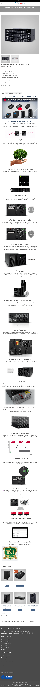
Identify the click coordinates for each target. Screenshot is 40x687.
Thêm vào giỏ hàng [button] (20, 585)
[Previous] (3, 34)
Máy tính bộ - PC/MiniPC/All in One (7, 661)
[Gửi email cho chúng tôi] (30, 633)
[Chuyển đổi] (38, 657)
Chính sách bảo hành (4, 645)
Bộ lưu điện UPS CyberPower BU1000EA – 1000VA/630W (20, 582)
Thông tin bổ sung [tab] (9, 93)
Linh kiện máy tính (4, 665)
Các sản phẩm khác (4, 669)
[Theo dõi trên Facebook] (24, 633)
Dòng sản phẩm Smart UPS (25, 7)
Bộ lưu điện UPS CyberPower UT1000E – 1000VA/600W (7, 582)
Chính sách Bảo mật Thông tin (6, 641)
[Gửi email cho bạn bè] (7, 85)
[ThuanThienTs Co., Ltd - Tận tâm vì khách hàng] (20, 4)
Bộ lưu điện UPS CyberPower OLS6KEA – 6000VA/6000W (33, 606)
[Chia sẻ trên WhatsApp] (2, 85)
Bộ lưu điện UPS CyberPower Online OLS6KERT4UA (20, 97)
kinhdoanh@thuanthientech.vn (6, 633)
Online (33, 7)
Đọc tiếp (6, 585)
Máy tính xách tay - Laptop (5, 659)
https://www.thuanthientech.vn (17, 633)
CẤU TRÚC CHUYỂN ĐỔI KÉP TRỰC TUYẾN (20, 121)
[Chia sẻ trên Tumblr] (11, 85)
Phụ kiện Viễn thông (4, 667)
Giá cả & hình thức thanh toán (6, 649)
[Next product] (19, 9)
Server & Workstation (5, 663)
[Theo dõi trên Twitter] (28, 633)
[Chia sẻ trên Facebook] (3, 85)
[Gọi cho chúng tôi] (32, 633)
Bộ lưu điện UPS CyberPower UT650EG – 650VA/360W (7, 606)
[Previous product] (21, 9)
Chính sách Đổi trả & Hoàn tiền (6, 647)
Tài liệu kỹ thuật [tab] (18, 93)
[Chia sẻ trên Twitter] (5, 85)
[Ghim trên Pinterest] (9, 85)
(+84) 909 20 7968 (26, 631)
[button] (18, 0)
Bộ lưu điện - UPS (14, 7)
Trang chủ (7, 7)
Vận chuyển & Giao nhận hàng (6, 643)
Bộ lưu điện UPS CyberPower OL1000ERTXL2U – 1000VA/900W (20, 606)
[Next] (37, 34)
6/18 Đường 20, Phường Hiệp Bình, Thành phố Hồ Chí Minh (11, 631)
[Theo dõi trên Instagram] (26, 633)
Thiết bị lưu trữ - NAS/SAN (5, 655)
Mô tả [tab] (3, 93)
